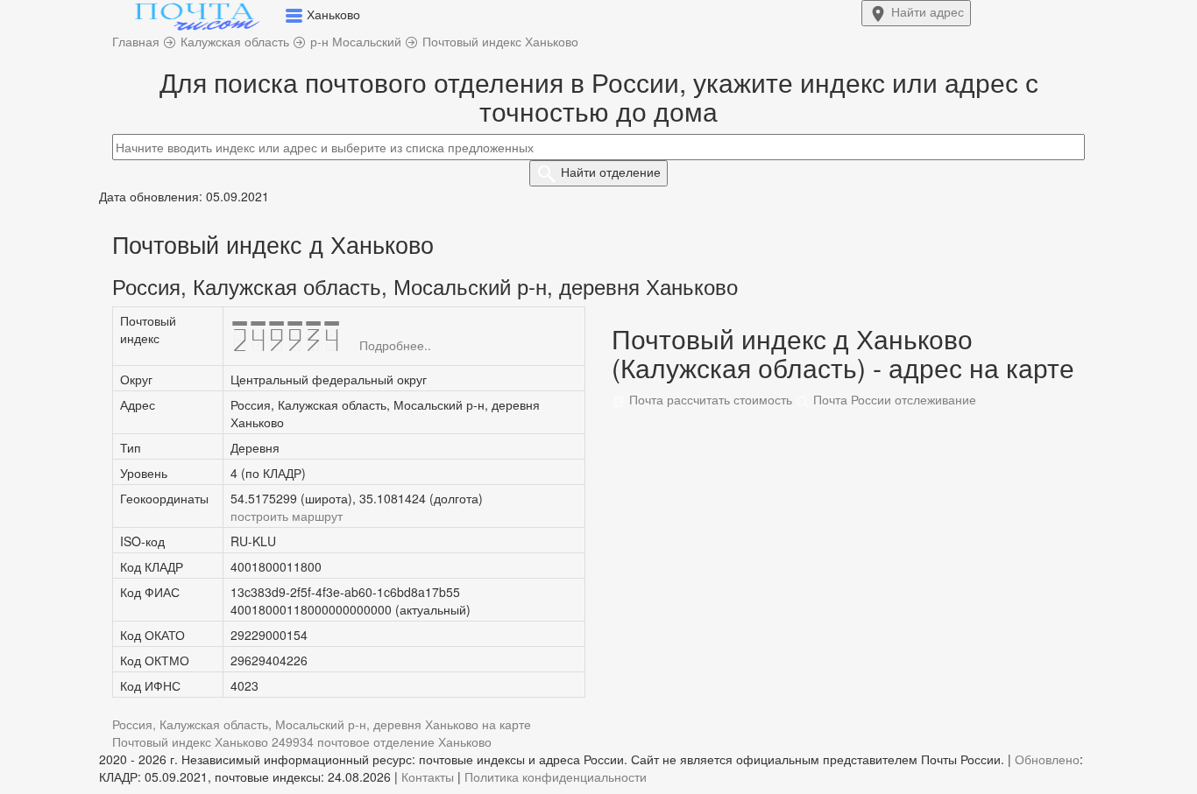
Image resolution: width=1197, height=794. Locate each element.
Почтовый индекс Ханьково (190, 741)
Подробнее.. (395, 345)
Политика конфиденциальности (555, 776)
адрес (927, 11)
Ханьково (465, 741)
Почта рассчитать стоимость (709, 399)
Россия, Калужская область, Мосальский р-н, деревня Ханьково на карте (321, 724)
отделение (611, 171)
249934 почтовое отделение (353, 741)
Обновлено (1047, 759)
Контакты (427, 776)
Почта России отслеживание (893, 399)
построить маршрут (286, 515)
